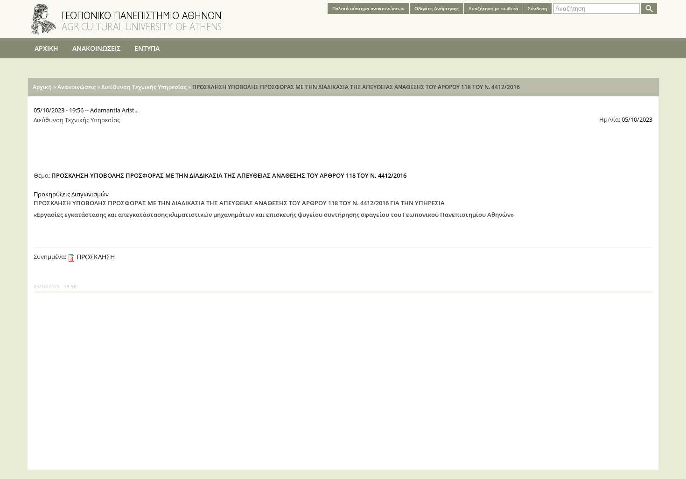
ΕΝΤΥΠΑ (147, 48)
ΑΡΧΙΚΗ (46, 48)
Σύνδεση (537, 8)
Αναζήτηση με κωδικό (493, 8)
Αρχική (42, 87)
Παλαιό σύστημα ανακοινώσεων (368, 8)
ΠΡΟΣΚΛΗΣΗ (96, 256)
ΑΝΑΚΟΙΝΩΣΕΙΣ (96, 48)
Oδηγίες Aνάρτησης (436, 8)
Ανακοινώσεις (76, 87)
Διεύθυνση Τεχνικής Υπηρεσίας (144, 87)
